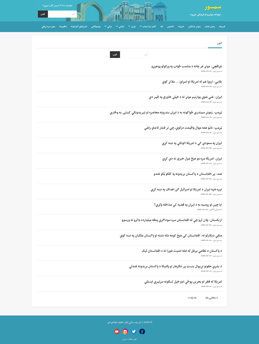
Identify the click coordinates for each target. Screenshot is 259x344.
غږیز (133, 27)
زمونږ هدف (210, 27)
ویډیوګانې (95, 27)
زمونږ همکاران (194, 27)
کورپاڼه (222, 27)
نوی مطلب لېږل (129, 339)
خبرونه (181, 27)
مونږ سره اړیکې (48, 27)
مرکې (109, 27)
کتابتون (170, 27)
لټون (43, 14)
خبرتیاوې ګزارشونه (79, 27)
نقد (161, 27)
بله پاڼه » (192, 298)
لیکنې (121, 27)
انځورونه (63, 27)
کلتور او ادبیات (149, 27)
